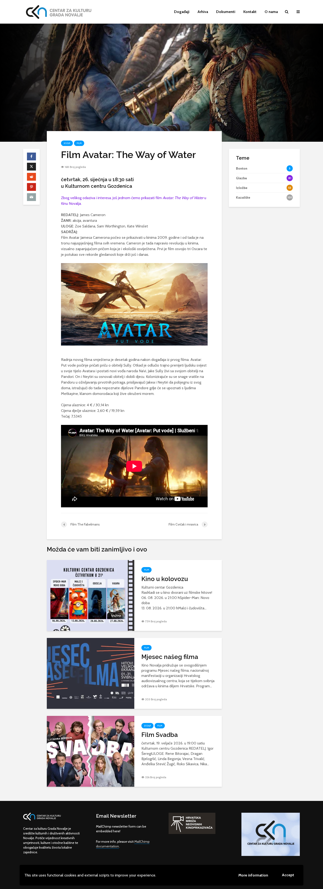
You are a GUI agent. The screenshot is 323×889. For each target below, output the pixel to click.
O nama (271, 11)
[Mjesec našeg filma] (90, 673)
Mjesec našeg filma (169, 656)
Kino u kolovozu (164, 578)
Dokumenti (225, 11)
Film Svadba (159, 734)
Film (79, 143)
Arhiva (202, 11)
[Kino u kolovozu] (90, 595)
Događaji (181, 11)
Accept (288, 875)
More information (253, 875)
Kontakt (250, 11)
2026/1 (147, 725)
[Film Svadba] (90, 750)
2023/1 (67, 143)
